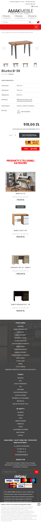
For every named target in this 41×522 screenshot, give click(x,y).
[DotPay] (20, 476)
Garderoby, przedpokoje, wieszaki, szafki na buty (20, 369)
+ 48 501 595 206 (29, 1)
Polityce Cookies (7, 521)
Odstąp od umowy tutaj (20, 404)
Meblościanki (20, 346)
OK (36, 472)
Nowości (20, 378)
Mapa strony (20, 432)
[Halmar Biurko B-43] (20, 182)
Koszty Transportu (20, 384)
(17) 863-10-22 (21, 452)
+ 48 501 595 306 (30, 4)
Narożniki (20, 326)
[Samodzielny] (19, 111)
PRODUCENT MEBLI (20, 11)
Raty (20, 381)
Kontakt (20, 435)
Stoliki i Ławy (20, 361)
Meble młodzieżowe (21, 349)
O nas (20, 418)
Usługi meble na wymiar (20, 429)
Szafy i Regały (20, 358)
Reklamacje (20, 401)
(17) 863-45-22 (21, 449)
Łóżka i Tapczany (20, 335)
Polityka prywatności (20, 392)
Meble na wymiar (20, 421)
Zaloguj (35, 6)
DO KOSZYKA (29, 135)
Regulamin (20, 389)
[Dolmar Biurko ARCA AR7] (20, 219)
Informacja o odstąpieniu (20, 398)
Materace (21, 412)
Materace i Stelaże (20, 338)
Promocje (20, 424)
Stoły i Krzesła (20, 367)
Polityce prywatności (30, 519)
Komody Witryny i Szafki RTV (20, 355)
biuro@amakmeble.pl (21, 455)
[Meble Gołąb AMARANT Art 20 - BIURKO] (20, 256)
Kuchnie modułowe (20, 341)
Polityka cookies (20, 395)
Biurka (20, 364)
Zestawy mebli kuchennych (20, 343)
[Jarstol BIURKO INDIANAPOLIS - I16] (20, 293)
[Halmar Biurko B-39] (20, 48)
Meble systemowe (20, 352)
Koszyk (38, 22)
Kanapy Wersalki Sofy (20, 329)
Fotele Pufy (20, 332)
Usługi (21, 426)
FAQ (20, 386)
